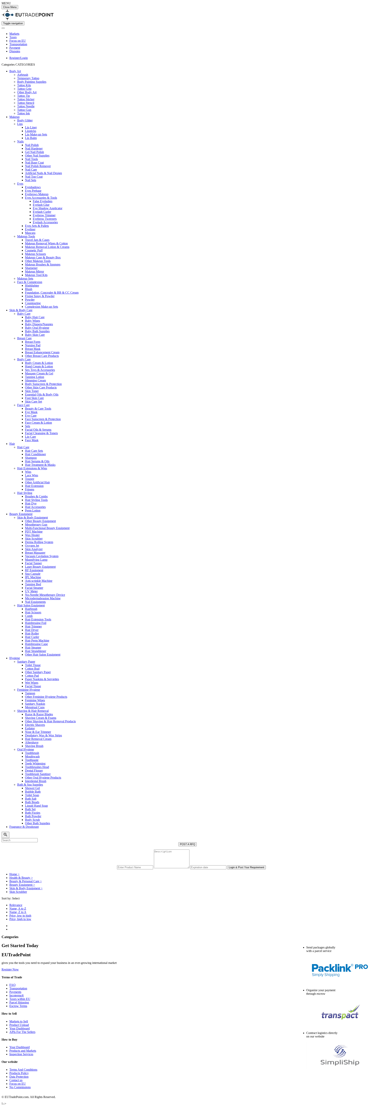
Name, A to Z (17, 908)
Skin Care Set (33, 401)
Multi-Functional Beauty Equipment (47, 528)
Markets (14, 33)
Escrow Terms (18, 1006)
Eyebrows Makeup (36, 194)
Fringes (29, 489)
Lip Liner (31, 127)
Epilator (30, 728)
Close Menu (10, 7)
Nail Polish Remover (38, 166)
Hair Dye (31, 503)
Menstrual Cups (35, 707)
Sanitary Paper (26, 661)
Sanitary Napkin (35, 703)
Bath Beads (32, 802)
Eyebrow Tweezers (45, 218)
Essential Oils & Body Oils (41, 394)
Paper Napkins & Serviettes (42, 679)
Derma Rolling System (39, 542)
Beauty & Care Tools (38, 408)
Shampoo (31, 457)
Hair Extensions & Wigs (32, 468)
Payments (15, 992)
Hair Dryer (31, 630)
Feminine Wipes (35, 700)
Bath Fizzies (32, 812)
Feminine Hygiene (28, 689)
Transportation (18, 44)
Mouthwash (32, 756)
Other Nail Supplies (37, 155)
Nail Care (31, 169)
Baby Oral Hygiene (37, 327)
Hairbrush (31, 609)
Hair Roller (32, 633)
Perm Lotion (32, 510)
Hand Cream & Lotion (39, 366)
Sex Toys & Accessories (40, 370)
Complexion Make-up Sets (41, 306)
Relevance (15, 905)
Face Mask (31, 440)
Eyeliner (30, 229)
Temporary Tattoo (28, 78)
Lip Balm (31, 138)
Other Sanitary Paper (38, 672)
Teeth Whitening (35, 763)
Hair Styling (24, 493)
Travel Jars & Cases (37, 240)
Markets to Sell (18, 1021)
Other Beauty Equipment (40, 521)
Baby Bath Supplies (37, 331)
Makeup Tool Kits (36, 275)
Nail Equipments (35, 601)
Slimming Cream (35, 380)
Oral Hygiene (25, 749)
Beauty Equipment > (22, 884)
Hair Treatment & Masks (40, 464)
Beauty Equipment (20, 514)
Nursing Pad (32, 345)
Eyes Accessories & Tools (41, 197)
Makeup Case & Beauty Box (43, 257)
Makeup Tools (26, 236)
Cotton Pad (32, 675)
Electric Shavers (35, 724)
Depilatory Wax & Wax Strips (43, 735)
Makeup (14, 117)
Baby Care (23, 313)
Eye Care (31, 415)
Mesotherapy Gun (36, 524)
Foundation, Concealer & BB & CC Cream (52, 292)
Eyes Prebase (33, 190)
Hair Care (23, 447)
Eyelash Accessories (45, 222)
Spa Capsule (32, 573)
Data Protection (19, 1076)
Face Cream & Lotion (38, 422)
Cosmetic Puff (34, 250)
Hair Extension (34, 486)
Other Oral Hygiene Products (43, 777)
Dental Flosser (34, 770)
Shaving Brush (34, 746)
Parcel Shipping (19, 1002)
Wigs (28, 471)
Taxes (13, 37)
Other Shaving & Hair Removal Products (50, 721)
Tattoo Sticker (25, 99)
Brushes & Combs (36, 496)
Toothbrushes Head (37, 767)
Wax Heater (32, 535)
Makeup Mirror (34, 271)
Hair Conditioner (35, 454)
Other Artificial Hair (37, 482)
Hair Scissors (33, 612)
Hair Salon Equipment (31, 605)
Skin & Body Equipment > (26, 888)
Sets (27, 426)
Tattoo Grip (24, 88)
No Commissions (20, 1087)
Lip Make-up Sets (36, 134)
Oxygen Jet (32, 545)
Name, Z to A (17, 912)
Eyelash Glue (41, 204)
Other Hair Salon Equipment (42, 654)
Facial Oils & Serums (38, 429)
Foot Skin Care (34, 398)
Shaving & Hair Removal (33, 710)
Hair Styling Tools (36, 500)
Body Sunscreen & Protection (43, 384)
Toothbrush (32, 753)
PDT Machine (34, 531)
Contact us (15, 1080)
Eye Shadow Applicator (47, 208)
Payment (14, 47)
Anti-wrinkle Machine (38, 580)
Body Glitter (25, 120)
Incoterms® (16, 995)
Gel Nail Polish (34, 152)
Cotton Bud (32, 668)
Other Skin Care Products (41, 387)
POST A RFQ (187, 844)
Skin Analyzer (34, 549)
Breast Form (32, 341)
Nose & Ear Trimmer (38, 732)
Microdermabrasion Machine (43, 598)
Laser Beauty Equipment (40, 566)
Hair (12, 443)
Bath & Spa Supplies (30, 784)
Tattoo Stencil (25, 102)
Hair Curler (32, 637)
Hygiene (14, 658)
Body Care (24, 359)
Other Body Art (27, 92)
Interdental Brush (35, 781)
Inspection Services (21, 1054)
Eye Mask (31, 412)
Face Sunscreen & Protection (43, 419)
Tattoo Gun (24, 109)
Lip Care (30, 436)
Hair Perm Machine (37, 640)
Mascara (30, 232)
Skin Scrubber (34, 538)
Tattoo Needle (26, 106)
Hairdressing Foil (35, 623)
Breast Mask (32, 348)
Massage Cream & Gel (39, 373)
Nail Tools (31, 159)
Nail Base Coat (34, 162)
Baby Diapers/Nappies (39, 324)
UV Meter (31, 591)
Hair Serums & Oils (37, 461)
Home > (14, 874)
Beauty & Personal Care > (25, 881)
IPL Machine (33, 577)
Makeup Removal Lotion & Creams (47, 247)
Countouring (33, 303)
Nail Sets (30, 180)
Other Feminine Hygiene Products (46, 696)
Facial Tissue (33, 686)
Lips (20, 124)
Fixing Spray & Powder (39, 296)
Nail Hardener (34, 148)
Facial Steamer (34, 587)
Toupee (29, 478)
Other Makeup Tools (38, 261)
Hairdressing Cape (36, 644)
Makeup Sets (25, 278)
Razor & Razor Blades (39, 714)
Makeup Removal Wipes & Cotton (46, 243)
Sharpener (31, 268)
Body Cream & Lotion (39, 363)
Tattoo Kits (24, 85)
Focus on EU (17, 40)
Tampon (30, 693)
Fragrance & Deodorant (24, 826)
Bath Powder (33, 816)
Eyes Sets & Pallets (37, 225)
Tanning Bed (33, 584)
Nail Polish (32, 145)
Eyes (20, 183)
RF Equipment (34, 570)
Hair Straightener (35, 651)
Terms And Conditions (23, 1069)
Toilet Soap (32, 795)
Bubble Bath (33, 791)
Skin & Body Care (20, 310)
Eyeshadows (33, 187)
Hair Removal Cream (38, 739)
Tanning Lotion (34, 377)
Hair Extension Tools (38, 619)
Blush (28, 289)
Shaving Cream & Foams (40, 717)
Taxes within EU (19, 999)
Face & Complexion (29, 282)
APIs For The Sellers (22, 1032)
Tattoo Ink (23, 113)
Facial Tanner (33, 563)
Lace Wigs (31, 475)
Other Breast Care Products (42, 355)
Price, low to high (20, 915)
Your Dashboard (19, 1028)
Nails (20, 141)
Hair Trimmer (33, 626)
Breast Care (24, 338)
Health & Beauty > (21, 877)
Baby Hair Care (35, 317)
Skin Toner (32, 391)
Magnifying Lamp (36, 559)
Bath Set (30, 809)
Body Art (15, 71)
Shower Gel (32, 788)
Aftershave (31, 742)
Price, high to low (20, 919)
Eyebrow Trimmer (44, 215)
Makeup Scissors (35, 254)
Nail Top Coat (34, 176)
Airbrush (22, 74)
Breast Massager (35, 552)
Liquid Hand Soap (36, 805)
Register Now (10, 969)
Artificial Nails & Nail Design (43, 173)
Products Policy (19, 1073)
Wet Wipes (31, 682)
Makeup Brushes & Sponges (42, 264)
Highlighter (32, 285)
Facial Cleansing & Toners (41, 433)
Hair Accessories (35, 507)
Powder (30, 299)
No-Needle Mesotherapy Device (45, 594)
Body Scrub (32, 819)
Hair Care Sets (34, 450)
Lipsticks (30, 131)
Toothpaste (31, 760)
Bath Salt (30, 798)
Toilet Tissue (33, 665)
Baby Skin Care (35, 334)
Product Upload (19, 1025)
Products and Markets (22, 1050)
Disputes (14, 51)
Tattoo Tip (23, 95)
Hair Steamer (33, 647)
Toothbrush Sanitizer (38, 774)
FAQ (12, 985)
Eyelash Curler (42, 211)
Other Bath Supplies (37, 823)
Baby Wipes (32, 320)
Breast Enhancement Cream (42, 352)
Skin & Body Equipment (32, 517)
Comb (29, 616)
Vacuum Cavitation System (41, 556)
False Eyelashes (42, 201)
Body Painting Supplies (31, 81)
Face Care (23, 405)
